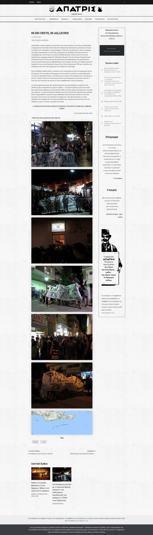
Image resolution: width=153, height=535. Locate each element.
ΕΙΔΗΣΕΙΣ (64, 19)
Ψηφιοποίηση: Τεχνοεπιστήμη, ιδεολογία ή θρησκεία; (112, 123)
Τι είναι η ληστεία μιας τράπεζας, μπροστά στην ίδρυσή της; (111, 108)
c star (44, 442)
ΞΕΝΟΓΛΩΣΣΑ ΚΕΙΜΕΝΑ (39, 40)
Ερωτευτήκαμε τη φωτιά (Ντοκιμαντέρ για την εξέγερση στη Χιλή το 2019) (112, 70)
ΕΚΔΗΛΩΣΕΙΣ (77, 19)
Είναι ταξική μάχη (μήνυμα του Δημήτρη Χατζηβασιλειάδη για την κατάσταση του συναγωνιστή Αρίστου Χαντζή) (113, 81)
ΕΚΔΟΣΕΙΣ (88, 19)
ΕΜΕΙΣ (39, 2)
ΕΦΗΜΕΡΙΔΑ (54, 19)
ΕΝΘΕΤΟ (34, 494)
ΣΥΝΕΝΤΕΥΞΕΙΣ (42, 494)
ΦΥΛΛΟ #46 (34, 496)
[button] (124, 2)
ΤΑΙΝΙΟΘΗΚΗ (99, 19)
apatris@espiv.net (108, 313)
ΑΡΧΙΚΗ (31, 2)
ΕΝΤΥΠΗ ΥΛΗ (40, 19)
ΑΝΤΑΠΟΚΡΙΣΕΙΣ (57, 504)
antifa (35, 442)
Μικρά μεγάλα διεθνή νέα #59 (113, 101)
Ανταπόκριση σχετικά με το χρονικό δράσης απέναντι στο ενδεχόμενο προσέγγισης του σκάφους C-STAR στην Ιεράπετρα (61, 492)
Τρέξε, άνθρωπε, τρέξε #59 (112, 116)
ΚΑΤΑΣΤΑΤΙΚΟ (112, 19)
